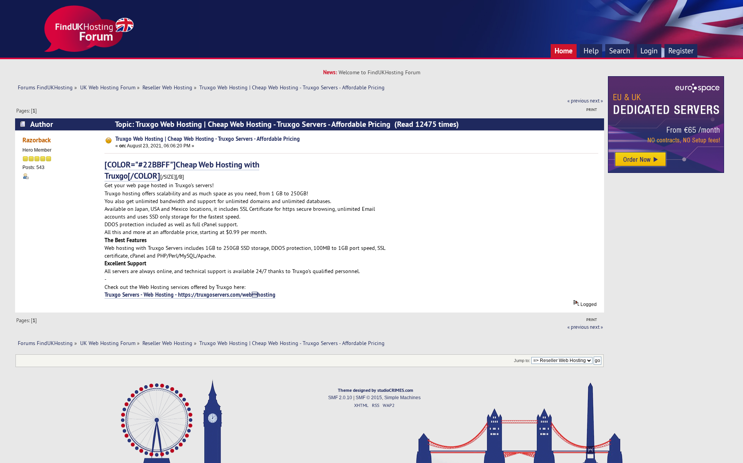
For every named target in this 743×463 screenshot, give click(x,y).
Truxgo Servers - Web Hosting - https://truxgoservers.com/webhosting (190, 294)
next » (596, 100)
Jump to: (522, 360)
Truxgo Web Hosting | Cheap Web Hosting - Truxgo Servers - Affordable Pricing (207, 138)
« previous (578, 100)
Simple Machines (402, 397)
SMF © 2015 (369, 397)
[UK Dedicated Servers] (666, 170)
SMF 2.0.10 (340, 397)
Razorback (36, 139)
